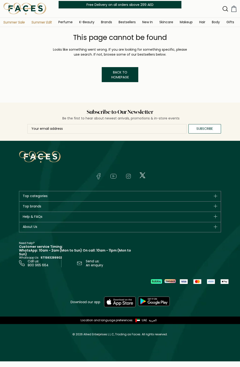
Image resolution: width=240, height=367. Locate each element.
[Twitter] (142, 175)
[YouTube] (113, 176)
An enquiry (94, 265)
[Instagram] (128, 176)
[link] (106, 22)
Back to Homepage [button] (120, 75)
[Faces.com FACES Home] (25, 9)
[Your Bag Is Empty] (233, 9)
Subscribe (204, 128)
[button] (14, 22)
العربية (153, 320)
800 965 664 (38, 265)
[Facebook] (98, 176)
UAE (144, 320)
